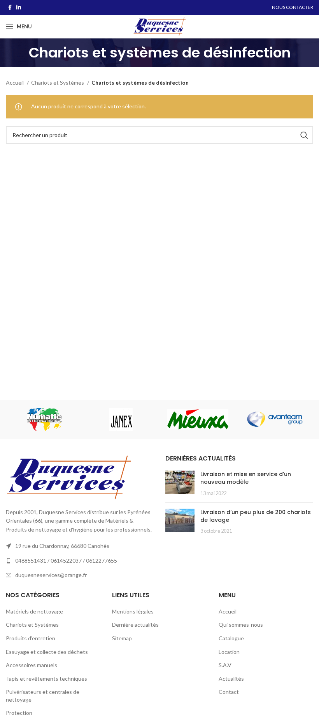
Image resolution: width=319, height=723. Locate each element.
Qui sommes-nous (241, 624)
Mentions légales (133, 611)
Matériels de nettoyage (34, 611)
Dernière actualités (135, 624)
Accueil (15, 82)
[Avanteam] (274, 419)
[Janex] (120, 419)
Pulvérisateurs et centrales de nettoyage (42, 695)
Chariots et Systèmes (58, 82)
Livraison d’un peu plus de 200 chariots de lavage (255, 516)
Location (229, 651)
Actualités (231, 678)
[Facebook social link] (10, 7)
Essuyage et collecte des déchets (47, 651)
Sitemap (122, 638)
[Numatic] (44, 419)
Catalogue (231, 638)
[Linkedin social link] (18, 7)
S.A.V (225, 665)
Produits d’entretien (30, 638)
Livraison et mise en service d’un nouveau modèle (245, 478)
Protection (19, 712)
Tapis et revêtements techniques (46, 678)
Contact (229, 691)
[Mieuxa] (198, 419)
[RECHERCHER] (304, 135)
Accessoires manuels (31, 665)
